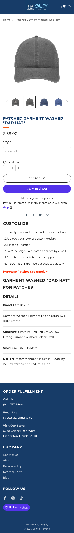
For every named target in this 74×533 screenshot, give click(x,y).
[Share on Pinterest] (47, 215)
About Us (9, 460)
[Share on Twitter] (40, 215)
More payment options (37, 198)
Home (6, 19)
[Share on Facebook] (27, 215)
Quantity (11, 162)
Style (7, 142)
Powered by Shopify (37, 524)
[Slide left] (7, 102)
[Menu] (5, 7)
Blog (6, 477)
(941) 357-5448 (13, 404)
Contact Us (10, 454)
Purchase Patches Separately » (25, 271)
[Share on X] (33, 215)
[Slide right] (66, 102)
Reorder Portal (13, 472)
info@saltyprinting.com (19, 417)
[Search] (69, 6)
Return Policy (12, 466)
